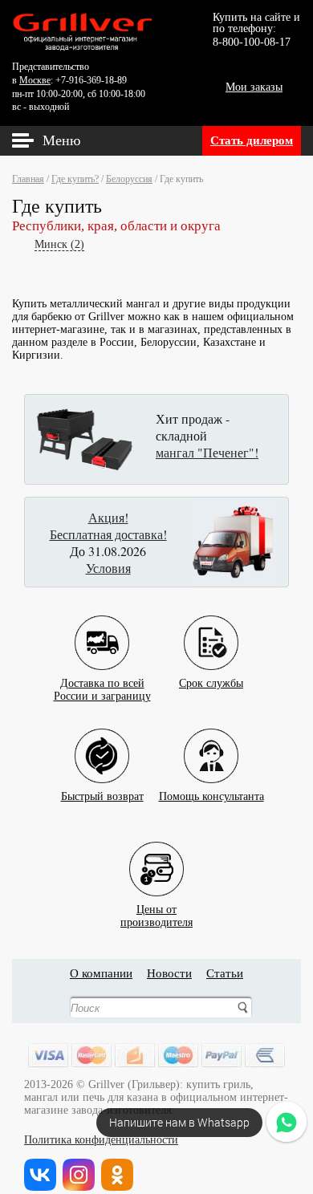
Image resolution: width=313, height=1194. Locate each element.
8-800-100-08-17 (252, 42)
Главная (28, 179)
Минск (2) (59, 244)
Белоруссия (129, 179)
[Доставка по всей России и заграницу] (102, 630)
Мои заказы (254, 87)
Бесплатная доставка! (108, 534)
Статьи (224, 973)
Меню (61, 140)
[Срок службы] (211, 630)
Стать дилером (251, 140)
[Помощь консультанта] (211, 743)
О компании (101, 973)
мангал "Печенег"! (207, 452)
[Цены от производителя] (156, 856)
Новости (169, 973)
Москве (35, 80)
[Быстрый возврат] (102, 743)
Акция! (108, 517)
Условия (108, 567)
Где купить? (75, 179)
